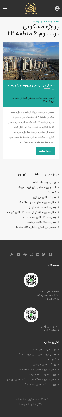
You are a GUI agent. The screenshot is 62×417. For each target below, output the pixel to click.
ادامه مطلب (45, 151)
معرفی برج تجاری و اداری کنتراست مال (35, 227)
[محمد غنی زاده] (31, 286)
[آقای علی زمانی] (31, 321)
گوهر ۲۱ (52, 192)
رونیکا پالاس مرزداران (44, 197)
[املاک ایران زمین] (31, 13)
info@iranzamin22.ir (48, 295)
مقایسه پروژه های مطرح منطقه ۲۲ (37, 202)
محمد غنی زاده (49, 291)
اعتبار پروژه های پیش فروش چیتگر (37, 187)
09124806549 (51, 330)
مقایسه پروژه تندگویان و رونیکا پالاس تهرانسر (31, 212)
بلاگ (17, 98)
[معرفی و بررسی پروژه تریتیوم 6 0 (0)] (31, 60)
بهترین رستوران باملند (44, 182)
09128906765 (52, 299)
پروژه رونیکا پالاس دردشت (41, 222)
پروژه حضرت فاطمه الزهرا (42, 207)
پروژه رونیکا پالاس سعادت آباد (39, 217)
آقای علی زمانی (49, 326)
